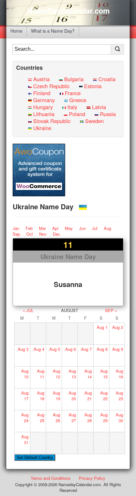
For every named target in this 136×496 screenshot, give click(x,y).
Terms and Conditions (51, 478)
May (69, 228)
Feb (29, 228)
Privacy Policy (92, 478)
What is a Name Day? (53, 31)
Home (16, 31)
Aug (107, 228)
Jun (82, 228)
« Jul (28, 310)
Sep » (111, 310)
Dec (56, 234)
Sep (16, 234)
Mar (42, 228)
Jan (16, 228)
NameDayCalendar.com (68, 11)
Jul (94, 228)
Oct (29, 234)
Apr (55, 228)
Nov (42, 234)
